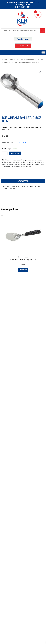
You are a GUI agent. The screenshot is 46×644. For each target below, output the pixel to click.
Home (4, 60)
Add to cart (15, 153)
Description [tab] (23, 181)
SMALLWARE (15, 60)
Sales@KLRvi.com (24, 5)
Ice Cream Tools (21, 143)
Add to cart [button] (23, 269)
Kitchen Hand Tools (30, 60)
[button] (40, 72)
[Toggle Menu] (43, 52)
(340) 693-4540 (24, 7)
